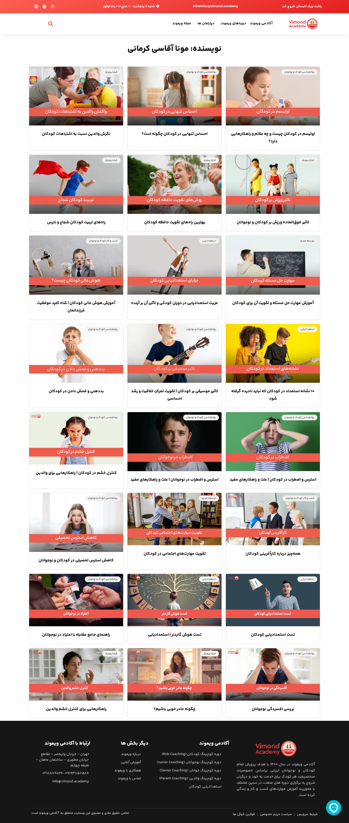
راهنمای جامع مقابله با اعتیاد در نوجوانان (76, 635)
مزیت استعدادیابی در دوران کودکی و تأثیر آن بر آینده (174, 303)
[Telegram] (45, 7)
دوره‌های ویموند (233, 23)
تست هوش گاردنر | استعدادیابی (174, 635)
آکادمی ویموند (261, 23)
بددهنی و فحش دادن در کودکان (76, 391)
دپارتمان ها (205, 23)
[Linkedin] (36, 7)
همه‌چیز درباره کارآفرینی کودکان (273, 554)
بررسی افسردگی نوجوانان (273, 709)
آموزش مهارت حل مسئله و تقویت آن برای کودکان (273, 303)
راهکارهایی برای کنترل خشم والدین (76, 709)
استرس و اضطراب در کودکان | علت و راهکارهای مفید (273, 480)
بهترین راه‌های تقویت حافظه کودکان (174, 222)
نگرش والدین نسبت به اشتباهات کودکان (76, 134)
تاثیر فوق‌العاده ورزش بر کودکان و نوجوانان (273, 222)
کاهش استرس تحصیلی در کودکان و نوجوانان (76, 560)
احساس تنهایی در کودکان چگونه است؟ (174, 134)
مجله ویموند (181, 23)
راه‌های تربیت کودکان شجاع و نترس (76, 222)
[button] (50, 24)
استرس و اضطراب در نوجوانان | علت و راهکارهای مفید (174, 480)
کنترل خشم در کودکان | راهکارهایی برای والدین (76, 473)
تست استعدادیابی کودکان (273, 635)
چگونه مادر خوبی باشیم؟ (174, 709)
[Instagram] (53, 7)
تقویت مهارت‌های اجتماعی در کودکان (175, 554)
